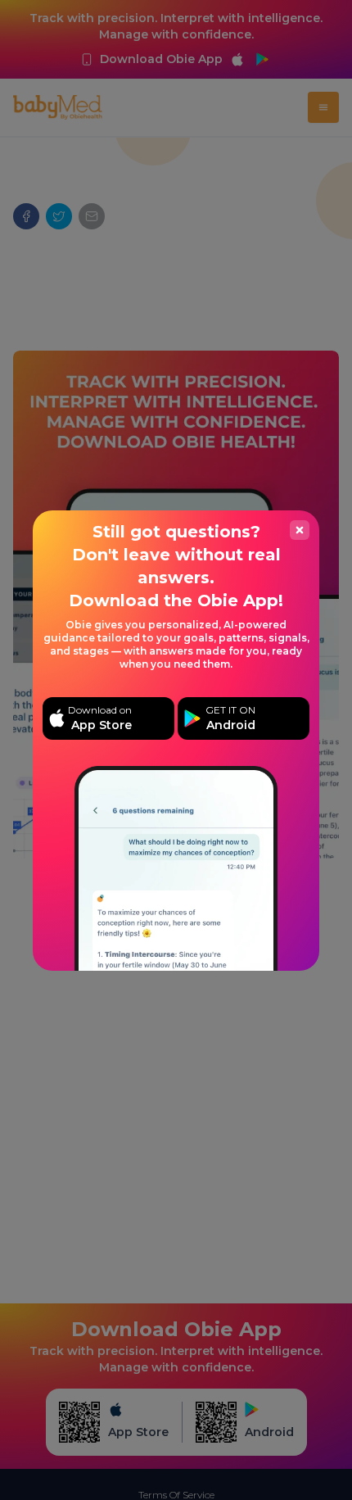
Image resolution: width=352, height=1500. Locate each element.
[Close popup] (299, 530)
